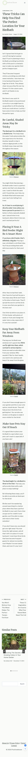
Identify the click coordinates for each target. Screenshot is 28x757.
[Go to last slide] (4, 651)
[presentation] (14, 641)
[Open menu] (24, 2)
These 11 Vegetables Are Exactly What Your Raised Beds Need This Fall (21, 607)
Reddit (16, 396)
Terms (23, 743)
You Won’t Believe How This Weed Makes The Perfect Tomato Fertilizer (6, 608)
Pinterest (16, 177)
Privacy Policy (15, 743)
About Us (5, 743)
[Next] (23, 651)
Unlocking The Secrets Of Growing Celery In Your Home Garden (13, 655)
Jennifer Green (8, 34)
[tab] (10, 670)
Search (22, 684)
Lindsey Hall (8, 661)
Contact (14, 745)
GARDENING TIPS (7, 10)
